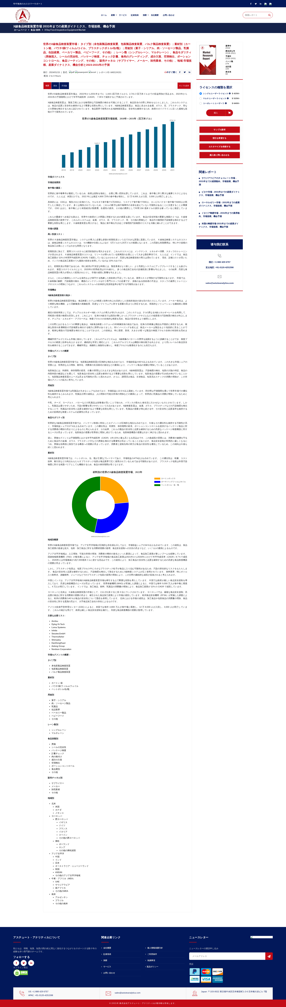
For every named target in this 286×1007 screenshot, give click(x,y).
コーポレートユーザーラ (214, 103)
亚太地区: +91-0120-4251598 (220, 267)
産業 (113, 15)
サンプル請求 (184, 86)
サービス (123, 15)
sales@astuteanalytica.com (220, 283)
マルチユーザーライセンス (215, 98)
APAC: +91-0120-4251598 (40, 995)
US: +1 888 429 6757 (38, 991)
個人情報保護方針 (155, 948)
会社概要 (107, 948)
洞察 (145, 15)
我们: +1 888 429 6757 (219, 262)
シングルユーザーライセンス (216, 94)
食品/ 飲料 (35, 30)
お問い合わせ (168, 15)
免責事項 (151, 960)
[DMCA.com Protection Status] (20, 972)
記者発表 (135, 15)
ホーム (104, 15)
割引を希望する (220, 138)
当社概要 (155, 15)
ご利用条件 (152, 954)
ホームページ (20, 30)
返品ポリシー (152, 967)
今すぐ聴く (172, 72)
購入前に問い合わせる (220, 155)
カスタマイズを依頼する (219, 146)
